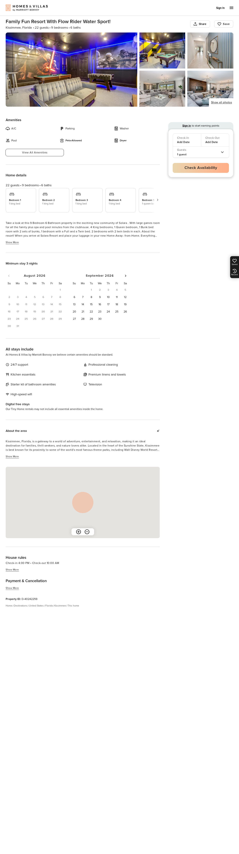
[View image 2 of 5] (162, 50)
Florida (49, 605)
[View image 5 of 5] (210, 89)
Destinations (20, 605)
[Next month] (125, 275)
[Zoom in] (78, 532)
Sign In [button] (220, 8)
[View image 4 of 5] (162, 89)
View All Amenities (34, 152)
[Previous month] (9, 275)
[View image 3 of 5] (210, 50)
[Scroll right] (158, 200)
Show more (12, 242)
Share (202, 24)
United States (36, 605)
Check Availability (201, 167)
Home (9, 605)
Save (226, 24)
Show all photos (221, 102)
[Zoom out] (87, 532)
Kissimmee (60, 605)
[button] (74, 297)
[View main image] (71, 69)
